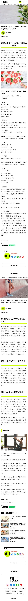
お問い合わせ (14, 588)
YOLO (5, 4)
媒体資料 (7, 591)
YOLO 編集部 (14, 253)
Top (2, 4)
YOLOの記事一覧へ (14, 265)
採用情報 (14, 591)
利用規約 (20, 591)
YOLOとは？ (6, 588)
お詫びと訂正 (19, 593)
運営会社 (22, 588)
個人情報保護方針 (9, 593)
